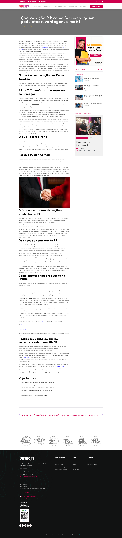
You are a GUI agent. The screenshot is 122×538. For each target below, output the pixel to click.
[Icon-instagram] (20, 525)
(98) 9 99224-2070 (24, 492)
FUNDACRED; (23, 329)
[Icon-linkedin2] (23, 525)
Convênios (74, 464)
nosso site (27, 357)
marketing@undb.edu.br (27, 498)
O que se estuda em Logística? (93, 103)
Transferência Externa (61, 469)
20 (63, 47)
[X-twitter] (25, 525)
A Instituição (37, 6)
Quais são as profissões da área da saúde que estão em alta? (37, 387)
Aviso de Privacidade (92, 464)
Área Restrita (75, 469)
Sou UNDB (83, 6)
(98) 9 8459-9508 (33, 477)
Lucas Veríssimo (77, 535)
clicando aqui (60, 366)
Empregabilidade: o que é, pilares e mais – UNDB (33, 395)
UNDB (43, 321)
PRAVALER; (22, 326)
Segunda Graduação (60, 467)
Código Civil (45, 47)
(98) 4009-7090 (24, 477)
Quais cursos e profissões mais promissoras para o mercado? (37, 382)
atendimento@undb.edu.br (28, 496)
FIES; (21, 324)
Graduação (47, 6)
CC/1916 (21, 49)
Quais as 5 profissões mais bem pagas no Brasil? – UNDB (36, 390)
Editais (73, 467)
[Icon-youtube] (30, 525)
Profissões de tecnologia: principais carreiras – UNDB (34, 385)
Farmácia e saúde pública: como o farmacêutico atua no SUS (93, 87)
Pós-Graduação (73, 6)
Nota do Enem (59, 464)
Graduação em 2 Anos (59, 6)
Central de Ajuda (91, 462)
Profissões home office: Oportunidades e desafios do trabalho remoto (39, 393)
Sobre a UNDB (75, 462)
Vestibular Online (59, 462)
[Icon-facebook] (28, 525)
